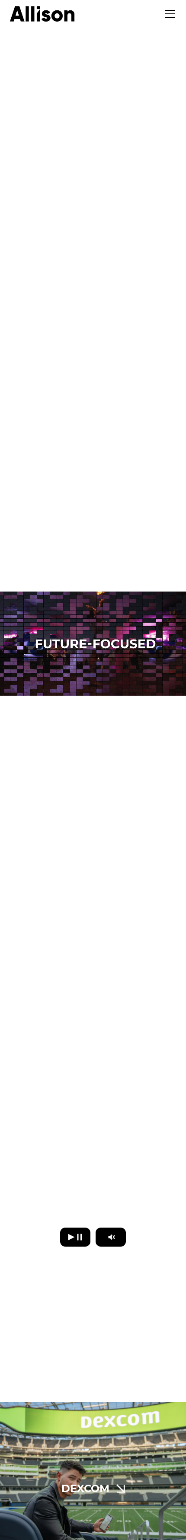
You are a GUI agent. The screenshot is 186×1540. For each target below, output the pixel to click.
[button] (168, 13)
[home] (43, 13)
